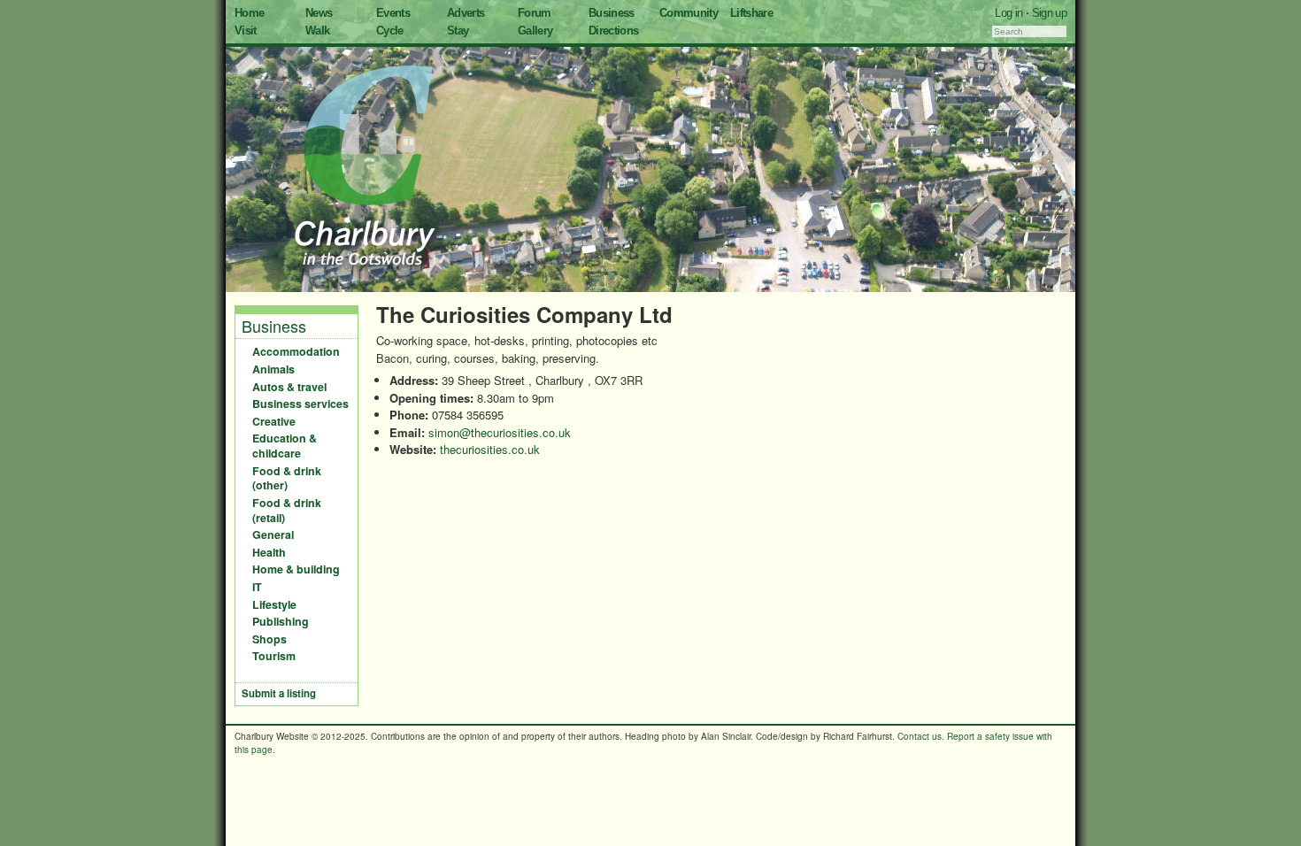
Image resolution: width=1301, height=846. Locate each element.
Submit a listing (279, 693)
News (318, 12)
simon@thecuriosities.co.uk (499, 432)
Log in (1008, 12)
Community (688, 12)
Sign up (1049, 12)
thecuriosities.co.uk (490, 449)
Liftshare (751, 12)
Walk (317, 30)
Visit (246, 30)
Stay (457, 30)
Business (612, 12)
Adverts (465, 12)
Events (393, 12)
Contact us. (920, 736)
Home (249, 12)
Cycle (390, 30)
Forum (534, 12)
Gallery (535, 30)
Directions (614, 30)
